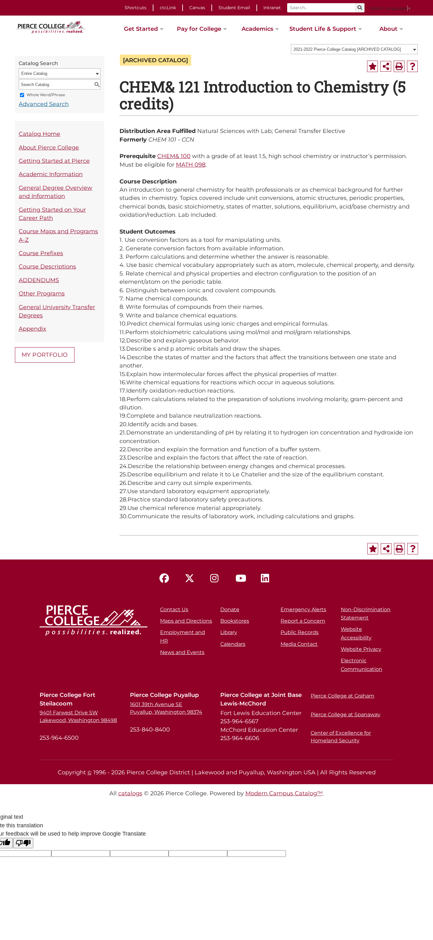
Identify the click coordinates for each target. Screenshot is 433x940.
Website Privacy (361, 649)
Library (228, 632)
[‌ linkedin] (267, 578)
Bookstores (234, 621)
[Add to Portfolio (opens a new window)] (372, 66)
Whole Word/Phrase (46, 95)
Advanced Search (44, 104)
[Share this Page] (385, 66)
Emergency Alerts (303, 609)
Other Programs (42, 293)
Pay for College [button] (199, 28)
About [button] (388, 28)
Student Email (234, 7)
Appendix (32, 328)
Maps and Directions (186, 621)
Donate (229, 609)
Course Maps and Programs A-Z (58, 235)
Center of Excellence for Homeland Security (341, 737)
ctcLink (168, 7)
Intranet (272, 7)
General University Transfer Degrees (57, 311)
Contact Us (174, 609)
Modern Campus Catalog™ (284, 793)
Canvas (197, 7)
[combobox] (354, 49)
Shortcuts (135, 7)
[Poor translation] (23, 843)
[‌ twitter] (191, 578)
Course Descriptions (47, 266)
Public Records (300, 632)
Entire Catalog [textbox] (34, 73)
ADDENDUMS (39, 280)
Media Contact (299, 644)
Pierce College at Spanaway (345, 715)
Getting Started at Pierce (54, 160)
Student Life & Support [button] (322, 28)
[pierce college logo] (51, 26)
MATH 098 (190, 164)
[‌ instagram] (216, 578)
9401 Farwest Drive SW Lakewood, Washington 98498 (78, 716)
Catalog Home (39, 133)
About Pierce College (49, 147)
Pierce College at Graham (342, 696)
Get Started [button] (141, 28)
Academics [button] (257, 28)
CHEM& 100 (174, 156)
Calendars (232, 644)
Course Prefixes (41, 253)
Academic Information (51, 174)
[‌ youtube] (242, 578)
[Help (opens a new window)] (412, 66)
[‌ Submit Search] (360, 7)
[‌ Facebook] (165, 578)
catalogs (130, 793)
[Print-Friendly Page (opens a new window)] (399, 66)
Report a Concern (303, 621)
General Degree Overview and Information (55, 191)
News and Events (182, 652)
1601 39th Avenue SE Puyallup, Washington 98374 (166, 708)
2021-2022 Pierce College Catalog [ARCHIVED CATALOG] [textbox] (347, 49)
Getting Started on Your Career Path (52, 213)
